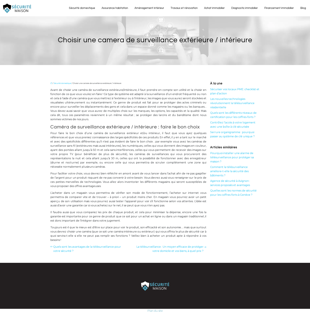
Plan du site (155, 310)
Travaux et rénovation (184, 8)
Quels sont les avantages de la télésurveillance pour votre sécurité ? (87, 248)
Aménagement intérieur (149, 8)
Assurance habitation (115, 8)
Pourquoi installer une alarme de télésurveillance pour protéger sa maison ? (232, 157)
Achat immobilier (214, 8)
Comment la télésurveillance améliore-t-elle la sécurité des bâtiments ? (229, 171)
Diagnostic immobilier (244, 8)
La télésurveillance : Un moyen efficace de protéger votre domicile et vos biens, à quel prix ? (169, 248)
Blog (303, 8)
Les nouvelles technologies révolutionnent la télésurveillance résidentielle (232, 103)
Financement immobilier (279, 8)
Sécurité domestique (82, 8)
